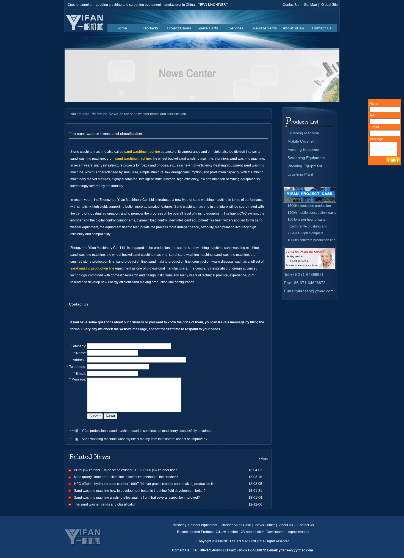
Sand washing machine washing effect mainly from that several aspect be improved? (144, 439)
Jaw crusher (276, 532)
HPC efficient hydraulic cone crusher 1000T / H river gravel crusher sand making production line (145, 484)
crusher (178, 525)
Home (122, 28)
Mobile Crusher (300, 141)
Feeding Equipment (304, 149)
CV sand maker (252, 532)
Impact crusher (298, 532)
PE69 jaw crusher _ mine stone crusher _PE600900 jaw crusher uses (125, 470)
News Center (265, 525)
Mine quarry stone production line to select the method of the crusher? (126, 477)
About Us (286, 525)
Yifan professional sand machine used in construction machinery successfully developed (148, 431)
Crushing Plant (300, 174)
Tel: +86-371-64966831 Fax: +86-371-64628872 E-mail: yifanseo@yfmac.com (253, 550)
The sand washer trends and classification (105, 504)
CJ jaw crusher (227, 532)
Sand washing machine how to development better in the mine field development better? (140, 491)
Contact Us (291, 5)
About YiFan (293, 28)
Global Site (329, 5)
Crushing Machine (303, 133)
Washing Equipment (304, 166)
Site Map (310, 5)
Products (150, 28)
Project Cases (179, 28)
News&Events (265, 28)
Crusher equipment (202, 525)
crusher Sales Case (236, 525)
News (113, 114)
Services (236, 28)
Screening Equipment (306, 158)
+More (263, 459)
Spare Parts (207, 28)
